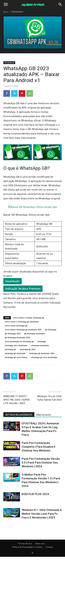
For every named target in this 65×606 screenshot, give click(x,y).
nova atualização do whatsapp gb (19, 341)
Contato (49, 547)
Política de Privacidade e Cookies (27, 547)
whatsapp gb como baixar (16, 357)
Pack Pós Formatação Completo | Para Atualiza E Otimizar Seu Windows (39, 446)
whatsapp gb (10, 349)
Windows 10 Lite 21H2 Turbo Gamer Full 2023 (49, 398)
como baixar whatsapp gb (16, 325)
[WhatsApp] (29, 93)
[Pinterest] (22, 93)
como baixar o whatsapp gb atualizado (22, 321)
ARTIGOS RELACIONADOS (18, 414)
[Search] (60, 4)
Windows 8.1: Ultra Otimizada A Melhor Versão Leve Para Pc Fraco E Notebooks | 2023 (42, 513)
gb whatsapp (50, 329)
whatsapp (42, 341)
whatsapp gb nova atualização (44, 357)
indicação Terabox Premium (22, 288)
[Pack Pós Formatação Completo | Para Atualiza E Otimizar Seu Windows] (11, 445)
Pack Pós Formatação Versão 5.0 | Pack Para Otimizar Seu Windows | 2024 (41, 462)
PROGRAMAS (17, 11)
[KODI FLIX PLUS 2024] (11, 496)
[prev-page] (5, 526)
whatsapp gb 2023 (27, 349)
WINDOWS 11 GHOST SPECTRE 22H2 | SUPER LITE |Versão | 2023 (16, 400)
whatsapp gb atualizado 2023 (41, 353)
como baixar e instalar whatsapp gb (28, 317)
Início (5, 11)
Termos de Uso (25, 543)
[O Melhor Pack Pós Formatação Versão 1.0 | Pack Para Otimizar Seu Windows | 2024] (11, 477)
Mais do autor (43, 414)
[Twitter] (14, 93)
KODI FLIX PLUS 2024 (35, 494)
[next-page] (11, 526)
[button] (5, 4)
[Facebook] (6, 93)
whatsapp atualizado (40, 345)
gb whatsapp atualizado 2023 (17, 337)
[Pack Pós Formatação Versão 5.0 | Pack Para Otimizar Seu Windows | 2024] (11, 461)
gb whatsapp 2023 (12, 333)
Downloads (12, 281)
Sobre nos (39, 543)
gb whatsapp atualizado (34, 333)
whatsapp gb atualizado (15, 353)
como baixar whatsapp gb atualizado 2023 (23, 329)
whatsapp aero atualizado (16, 345)
